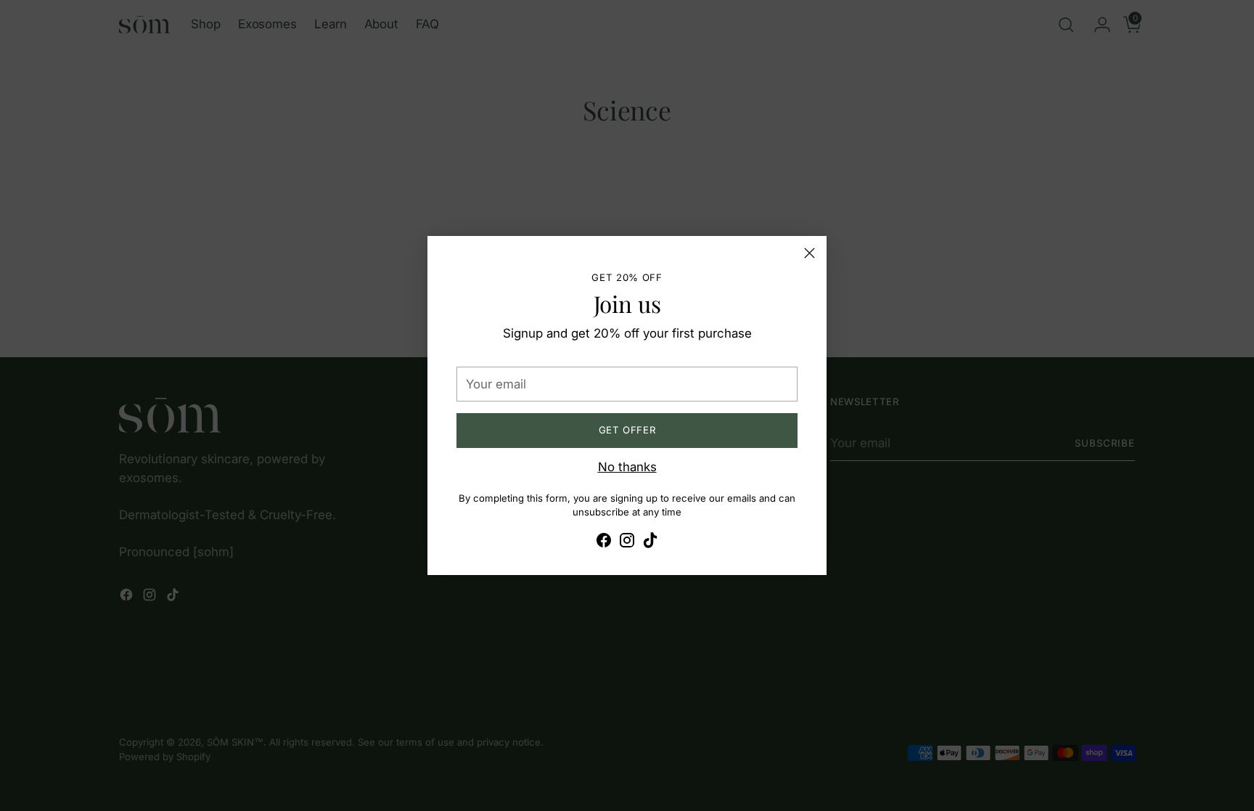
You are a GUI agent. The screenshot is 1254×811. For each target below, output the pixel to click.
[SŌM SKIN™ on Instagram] (627, 543)
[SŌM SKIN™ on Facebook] (603, 543)
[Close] (809, 253)
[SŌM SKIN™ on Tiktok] (650, 543)
